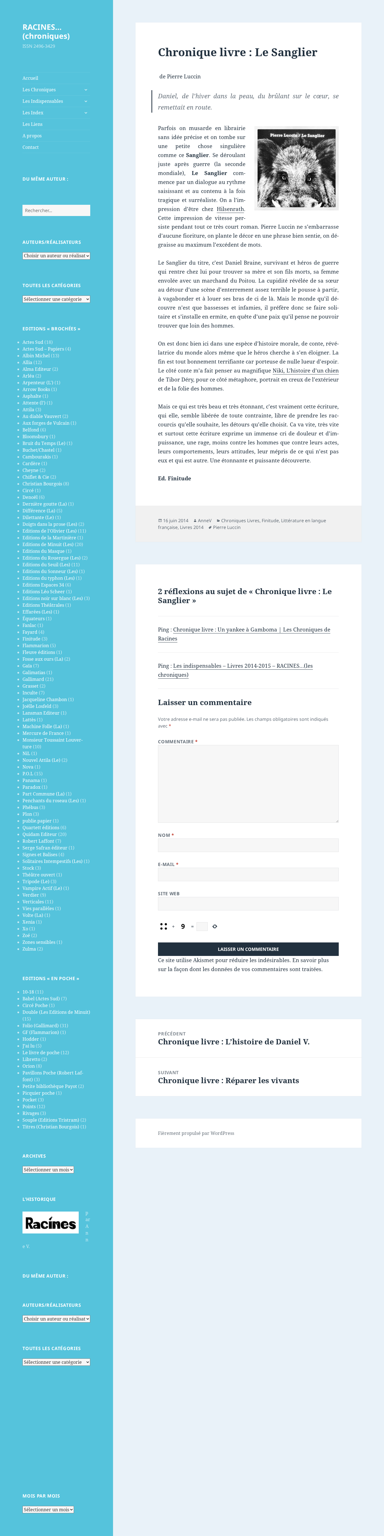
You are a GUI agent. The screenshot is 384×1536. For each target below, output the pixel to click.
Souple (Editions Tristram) (50, 1120)
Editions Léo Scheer (43, 592)
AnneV (205, 520)
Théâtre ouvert (38, 875)
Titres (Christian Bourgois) (50, 1127)
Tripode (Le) (35, 881)
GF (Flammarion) (40, 1032)
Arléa (28, 376)
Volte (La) (32, 915)
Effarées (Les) (37, 612)
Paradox (31, 787)
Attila (28, 409)
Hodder (30, 1039)
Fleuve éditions (38, 652)
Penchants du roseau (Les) (50, 800)
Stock (28, 868)
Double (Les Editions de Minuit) (56, 1012)
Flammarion (35, 645)
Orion (28, 1066)
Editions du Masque (43, 551)
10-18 (28, 992)
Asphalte (31, 396)
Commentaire (178, 742)
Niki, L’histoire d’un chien (306, 370)
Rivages (30, 1113)
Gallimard (33, 679)
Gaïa (27, 666)
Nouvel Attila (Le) (41, 760)
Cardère (31, 463)
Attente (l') (34, 403)
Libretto (31, 1059)
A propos (32, 136)
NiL (26, 753)
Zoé (26, 935)
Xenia (28, 922)
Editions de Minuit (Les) (48, 544)
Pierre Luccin (227, 527)
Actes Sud (32, 342)
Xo (25, 929)
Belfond (30, 430)
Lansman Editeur (41, 713)
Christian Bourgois (42, 484)
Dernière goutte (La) (44, 504)
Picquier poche (38, 1093)
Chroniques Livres (240, 520)
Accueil (30, 78)
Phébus (30, 807)
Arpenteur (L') (37, 383)
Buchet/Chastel (38, 450)
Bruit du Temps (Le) (43, 443)
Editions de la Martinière (49, 538)
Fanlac (29, 625)
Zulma (29, 949)
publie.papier (37, 821)
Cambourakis (36, 457)
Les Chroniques (39, 90)
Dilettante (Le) (38, 517)
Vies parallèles (38, 908)
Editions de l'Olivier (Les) (49, 531)
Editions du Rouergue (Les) (51, 558)
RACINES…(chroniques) (46, 31)
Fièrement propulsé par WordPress (196, 1133)
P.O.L (27, 774)
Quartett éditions (40, 827)
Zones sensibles (38, 942)
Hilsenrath (230, 209)
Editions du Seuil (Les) (46, 565)
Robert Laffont (38, 841)
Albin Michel (36, 356)
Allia (27, 362)
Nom (166, 835)
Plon (27, 814)
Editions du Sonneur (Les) (50, 571)
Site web (169, 893)
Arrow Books (36, 389)
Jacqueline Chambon (44, 699)
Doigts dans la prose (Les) (49, 524)
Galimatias (33, 672)
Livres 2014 (192, 527)
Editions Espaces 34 (43, 585)
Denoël (30, 497)
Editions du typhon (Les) (48, 578)
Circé (28, 490)
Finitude (31, 639)
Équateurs (33, 618)
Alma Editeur (36, 369)
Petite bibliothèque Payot (49, 1086)
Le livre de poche (41, 1052)
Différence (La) (38, 511)
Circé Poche (35, 1005)
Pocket (29, 1100)
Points (29, 1106)
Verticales (33, 902)
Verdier (30, 895)
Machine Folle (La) (42, 726)
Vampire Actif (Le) (42, 888)
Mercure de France (43, 733)
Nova (27, 767)
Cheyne (30, 470)
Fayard (29, 632)
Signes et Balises (39, 854)
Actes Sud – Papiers (43, 349)
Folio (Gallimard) (40, 1026)
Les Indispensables (42, 101)
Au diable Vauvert (41, 416)
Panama (31, 780)
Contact (30, 147)
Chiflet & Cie (35, 477)
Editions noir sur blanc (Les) (52, 598)
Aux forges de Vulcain (45, 423)
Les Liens (32, 124)
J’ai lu (28, 1046)
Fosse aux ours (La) (42, 659)
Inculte (30, 693)
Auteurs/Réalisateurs (51, 242)
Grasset (30, 686)
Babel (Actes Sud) (41, 999)
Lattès (29, 720)
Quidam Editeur (39, 834)
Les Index (32, 113)
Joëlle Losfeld (36, 706)
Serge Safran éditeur (44, 848)
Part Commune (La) (43, 794)
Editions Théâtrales (43, 605)
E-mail (168, 864)
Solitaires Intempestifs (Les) (52, 861)
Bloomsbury (35, 436)
